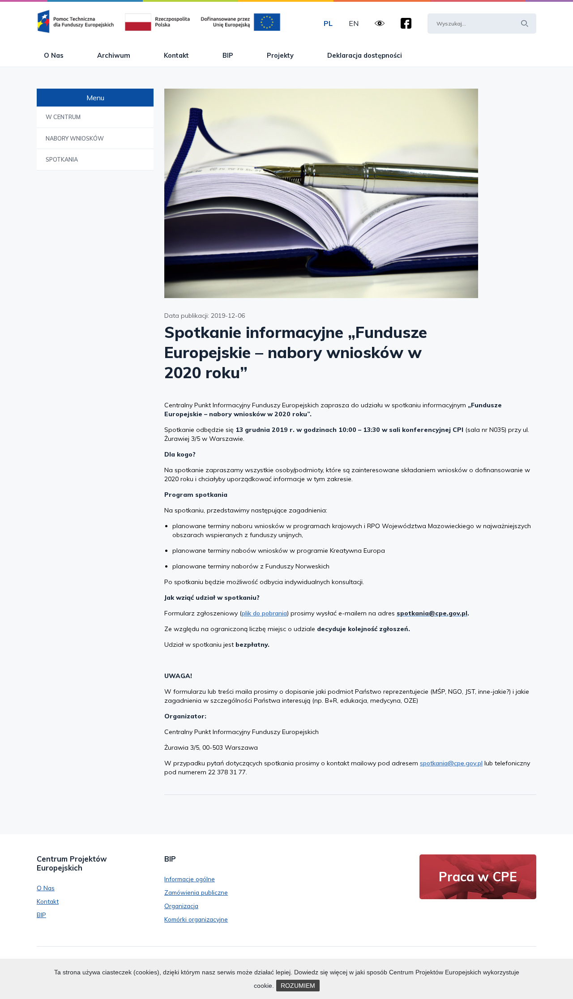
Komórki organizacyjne (196, 919)
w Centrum (63, 116)
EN (354, 23)
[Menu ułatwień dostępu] (380, 23)
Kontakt (176, 55)
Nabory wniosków (75, 138)
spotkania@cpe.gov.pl (451, 763)
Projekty (280, 55)
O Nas (54, 55)
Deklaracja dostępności (364, 55)
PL (328, 23)
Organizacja (181, 905)
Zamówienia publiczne (196, 892)
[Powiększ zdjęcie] (350, 193)
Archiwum (113, 55)
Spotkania (62, 159)
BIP (227, 55)
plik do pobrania (264, 613)
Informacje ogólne (189, 879)
